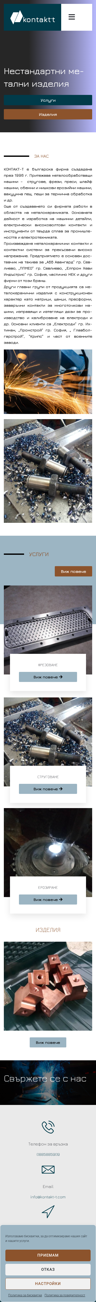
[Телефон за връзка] (48, 1126)
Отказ (48, 1269)
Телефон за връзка (48, 1143)
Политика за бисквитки (25, 1295)
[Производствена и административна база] (48, 1211)
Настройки (48, 1283)
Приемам (48, 1255)
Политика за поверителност (65, 1295)
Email (48, 1186)
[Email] (48, 1169)
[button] (9, 987)
